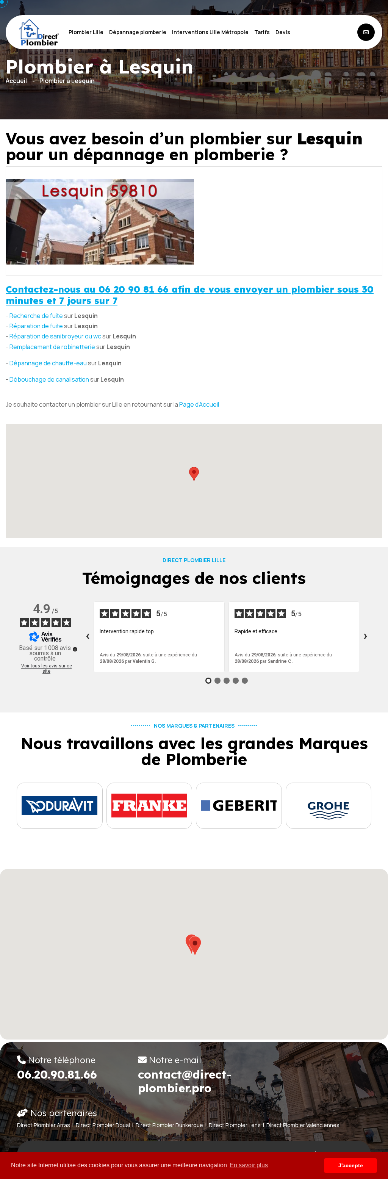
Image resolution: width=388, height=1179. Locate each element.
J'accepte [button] (350, 1165)
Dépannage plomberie (137, 32)
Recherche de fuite (36, 316)
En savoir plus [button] (249, 1165)
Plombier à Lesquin (67, 81)
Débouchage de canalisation (49, 379)
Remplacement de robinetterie (52, 347)
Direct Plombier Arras (43, 1125)
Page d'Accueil (199, 404)
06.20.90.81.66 (57, 1074)
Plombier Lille (86, 32)
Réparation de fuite (36, 326)
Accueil (16, 81)
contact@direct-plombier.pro (185, 1081)
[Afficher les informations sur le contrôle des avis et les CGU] (75, 649)
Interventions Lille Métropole (210, 32)
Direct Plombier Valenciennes (303, 1125)
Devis (282, 32)
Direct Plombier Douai (103, 1125)
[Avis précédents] (87, 636)
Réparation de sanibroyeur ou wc (55, 336)
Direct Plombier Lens (235, 1125)
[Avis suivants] (365, 636)
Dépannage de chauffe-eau (48, 363)
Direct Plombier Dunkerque (169, 1125)
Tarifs (262, 32)
